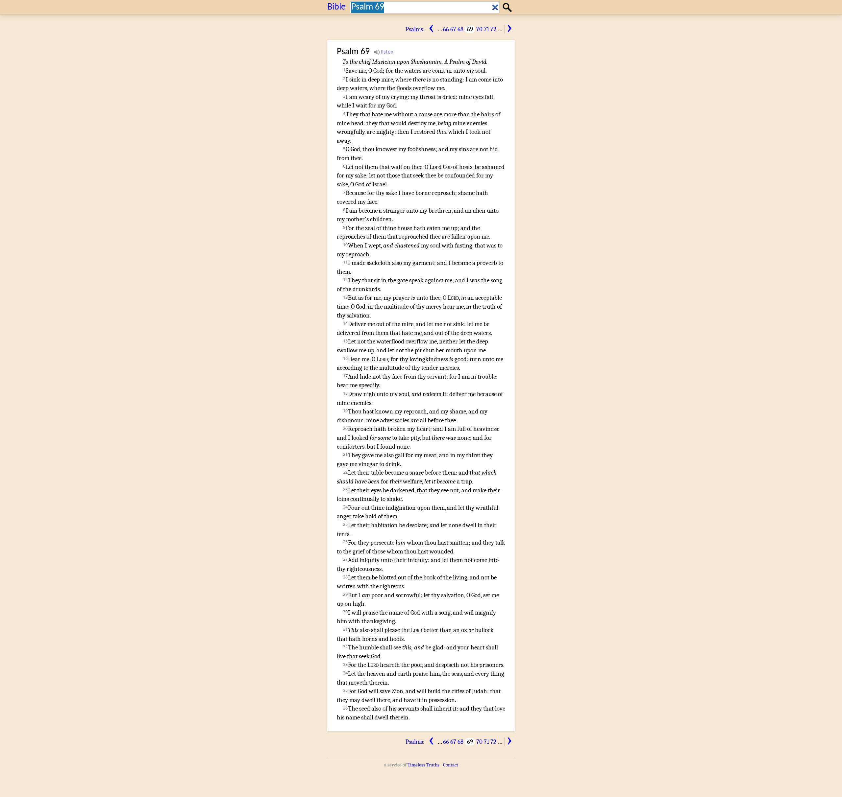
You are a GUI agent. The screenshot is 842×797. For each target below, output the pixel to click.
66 (446, 29)
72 (493, 29)
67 (453, 29)
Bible (336, 7)
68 (460, 29)
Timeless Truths (423, 765)
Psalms (414, 29)
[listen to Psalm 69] (383, 52)
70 (479, 29)
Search (508, 7)
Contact (450, 765)
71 (486, 29)
